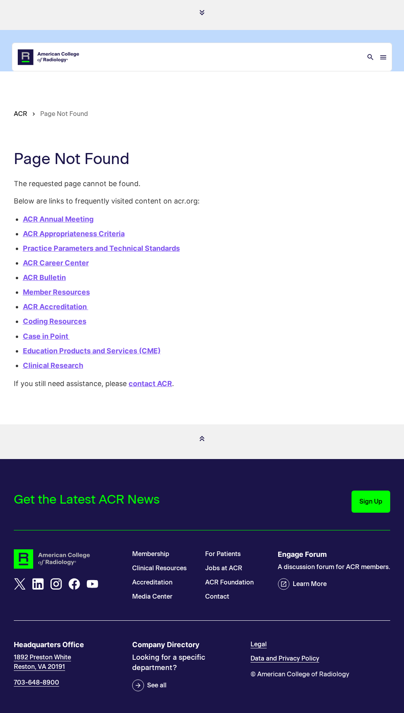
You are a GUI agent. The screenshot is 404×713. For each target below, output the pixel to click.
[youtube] (92, 584)
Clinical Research (53, 365)
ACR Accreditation (55, 306)
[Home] (49, 57)
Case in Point (46, 336)
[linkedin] (38, 584)
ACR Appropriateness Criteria (74, 234)
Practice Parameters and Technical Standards (101, 248)
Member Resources (56, 292)
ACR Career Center (56, 263)
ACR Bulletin (44, 277)
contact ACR (150, 383)
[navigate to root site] (67, 559)
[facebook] (74, 584)
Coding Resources (54, 321)
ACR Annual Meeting (58, 219)
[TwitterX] (20, 584)
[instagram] (56, 584)
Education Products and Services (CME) (92, 351)
